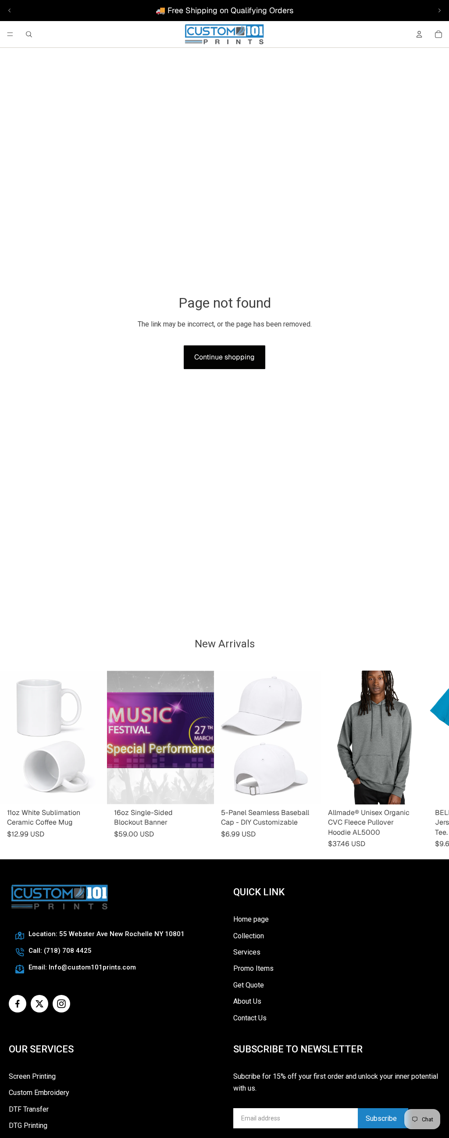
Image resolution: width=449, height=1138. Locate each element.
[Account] (419, 34)
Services (246, 952)
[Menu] (10, 34)
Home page (251, 919)
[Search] (29, 34)
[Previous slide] (9, 10)
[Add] (93, 791)
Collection (248, 936)
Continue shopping (224, 357)
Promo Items (253, 968)
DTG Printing (28, 1125)
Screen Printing (32, 1076)
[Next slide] (439, 10)
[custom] (17, 1003)
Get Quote (248, 985)
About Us (247, 1001)
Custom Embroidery (39, 1092)
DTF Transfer (29, 1109)
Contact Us (250, 1018)
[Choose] (200, 791)
